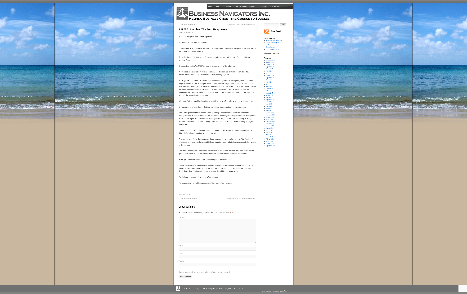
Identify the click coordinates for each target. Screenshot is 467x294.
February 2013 (270, 110)
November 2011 (270, 124)
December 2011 (270, 121)
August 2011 (269, 128)
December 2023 (270, 60)
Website (181, 261)
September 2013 (270, 99)
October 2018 (270, 75)
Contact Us (262, 6)
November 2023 (270, 62)
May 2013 (269, 104)
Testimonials (227, 6)
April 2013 (269, 106)
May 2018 (269, 84)
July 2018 (269, 82)
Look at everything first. (273, 42)
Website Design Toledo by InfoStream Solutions (272, 291)
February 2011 (270, 139)
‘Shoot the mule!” (271, 47)
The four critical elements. (188, 24)
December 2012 (270, 113)
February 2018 (270, 91)
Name (181, 245)
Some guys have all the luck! (274, 40)
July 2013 (269, 102)
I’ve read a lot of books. (273, 49)
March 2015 (269, 93)
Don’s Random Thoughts (245, 6)
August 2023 (269, 69)
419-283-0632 (275, 6)
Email (181, 253)
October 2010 (270, 143)
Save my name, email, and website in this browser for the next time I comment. (204, 272)
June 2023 (269, 73)
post (190, 194)
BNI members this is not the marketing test (242, 24)
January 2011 (270, 141)
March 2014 (269, 95)
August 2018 (269, 80)
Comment (182, 217)
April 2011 (269, 135)
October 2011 (270, 126)
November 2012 (270, 115)
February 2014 (270, 97)
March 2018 (269, 89)
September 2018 (270, 78)
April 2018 (269, 86)
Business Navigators (195, 289)
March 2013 (269, 108)
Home (210, 6)
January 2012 (270, 119)
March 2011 (269, 137)
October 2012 (270, 117)
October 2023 (270, 64)
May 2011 (269, 132)
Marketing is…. (270, 45)
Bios (217, 6)
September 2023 (270, 67)
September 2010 (270, 146)
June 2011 (269, 130)
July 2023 (269, 71)
